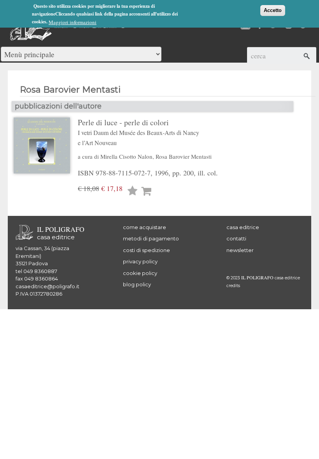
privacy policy (140, 261)
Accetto (273, 10)
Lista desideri (132, 191)
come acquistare (144, 227)
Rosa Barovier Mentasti (184, 156)
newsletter (240, 250)
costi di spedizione (146, 250)
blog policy (137, 284)
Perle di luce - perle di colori (138, 132)
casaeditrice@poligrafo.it (47, 286)
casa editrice (242, 227)
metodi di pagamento (151, 238)
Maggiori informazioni (72, 22)
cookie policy (140, 273)
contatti (236, 238)
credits (233, 285)
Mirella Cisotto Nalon (126, 156)
